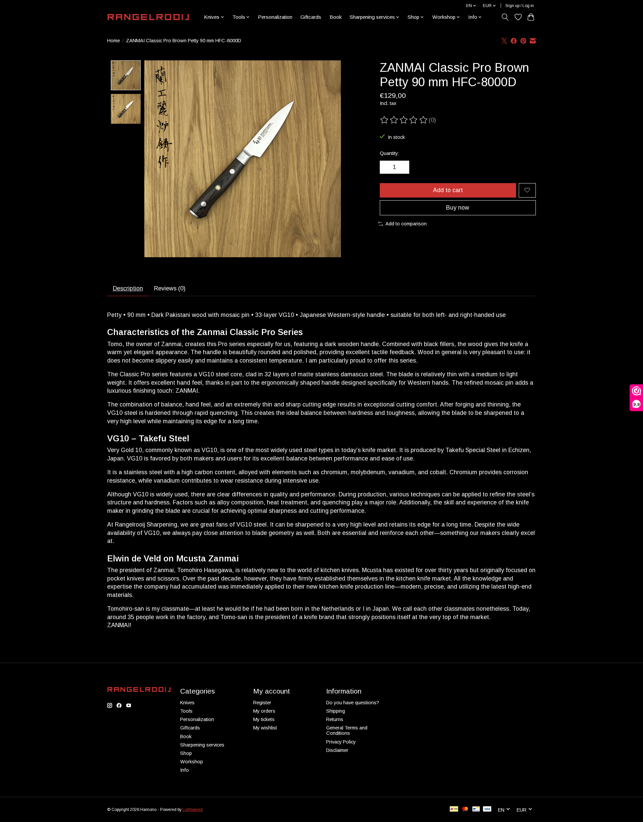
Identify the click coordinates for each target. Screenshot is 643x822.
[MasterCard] (465, 809)
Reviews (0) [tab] (170, 288)
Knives (187, 702)
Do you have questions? (352, 702)
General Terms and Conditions (346, 730)
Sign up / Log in (519, 5)
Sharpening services (202, 745)
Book (336, 17)
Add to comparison (406, 223)
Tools (186, 711)
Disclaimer (337, 750)
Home (113, 40)
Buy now (457, 207)
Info (184, 770)
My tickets (264, 719)
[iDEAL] (454, 809)
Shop (186, 753)
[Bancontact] (476, 809)
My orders (264, 711)
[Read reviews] (404, 120)
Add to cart (448, 190)
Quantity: (389, 153)
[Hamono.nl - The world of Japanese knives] (148, 17)
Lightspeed (193, 809)
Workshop (191, 761)
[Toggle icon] (505, 17)
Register (262, 702)
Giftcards (310, 17)
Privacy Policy (341, 742)
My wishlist (265, 727)
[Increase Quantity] (402, 167)
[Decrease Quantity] (387, 167)
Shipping (335, 711)
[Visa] (487, 809)
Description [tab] (128, 288)
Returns (334, 719)
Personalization (275, 17)
